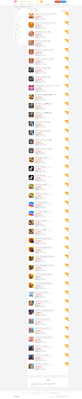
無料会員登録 (58, 1)
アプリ (26, 6)
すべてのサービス (21, 6)
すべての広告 (16, 6)
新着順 (37, 10)
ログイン (63, 1)
